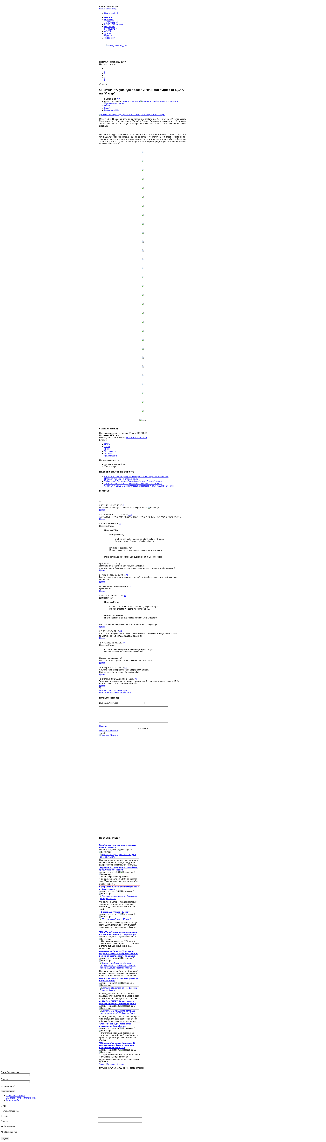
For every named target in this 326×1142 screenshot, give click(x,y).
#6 (125, 596)
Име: (3, 1106)
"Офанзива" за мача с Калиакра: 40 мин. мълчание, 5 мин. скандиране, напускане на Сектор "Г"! (117, 1045)
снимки (107, 449)
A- (105, 6)
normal (115, 6)
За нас (102, 1064)
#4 (124, 643)
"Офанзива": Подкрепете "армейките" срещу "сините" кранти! (133, 481)
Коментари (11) (111, 110)
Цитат (102, 510)
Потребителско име (10, 1072)
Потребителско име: (10, 1111)
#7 (130, 586)
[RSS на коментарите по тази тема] (99, 496)
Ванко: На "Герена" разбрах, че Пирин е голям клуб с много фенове (136, 477)
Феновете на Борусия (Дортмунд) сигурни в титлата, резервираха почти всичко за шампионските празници (118, 953)
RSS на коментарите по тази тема (115, 693)
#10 (130, 514)
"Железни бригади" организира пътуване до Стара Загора (115, 1025)
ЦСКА (107, 444)
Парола (4, 1079)
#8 (127, 575)
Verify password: (8, 1126)
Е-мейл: (4, 1116)
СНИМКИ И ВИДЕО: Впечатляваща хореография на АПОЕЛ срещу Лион (139, 486)
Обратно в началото (108, 731)
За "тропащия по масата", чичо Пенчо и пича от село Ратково (133, 483)
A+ (100, 6)
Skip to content (111, 13)
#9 (120, 524)
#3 (125, 667)
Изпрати (103, 726)
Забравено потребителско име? (21, 1098)
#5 (120, 631)
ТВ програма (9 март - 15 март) (114, 912)
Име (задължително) (109, 703)
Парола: (5, 1121)
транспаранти (110, 456)
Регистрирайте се (14, 1100)
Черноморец (110, 451)
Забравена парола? (15, 1095)
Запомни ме (6, 1086)
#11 (124, 505)
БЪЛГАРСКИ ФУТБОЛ (136, 438)
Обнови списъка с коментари (113, 690)
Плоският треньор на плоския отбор (121, 479)
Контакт (120, 1064)
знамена (108, 453)
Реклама (111, 1064)
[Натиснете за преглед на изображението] (132, 115)
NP (118, 99)
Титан (107, 447)
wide (109, 6)
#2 (136, 679)
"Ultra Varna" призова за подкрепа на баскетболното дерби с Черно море (118, 933)
